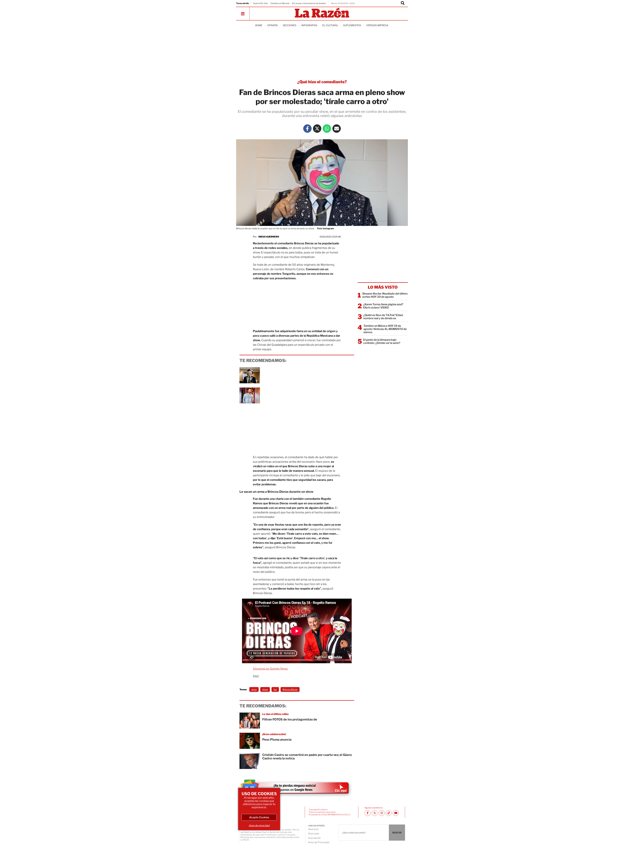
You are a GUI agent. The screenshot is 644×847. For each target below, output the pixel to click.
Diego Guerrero (268, 236)
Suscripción (314, 837)
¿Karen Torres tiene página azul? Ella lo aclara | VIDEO (383, 306)
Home (258, 25)
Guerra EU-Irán (260, 3)
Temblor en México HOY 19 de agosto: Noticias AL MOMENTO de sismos (385, 329)
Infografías (309, 25)
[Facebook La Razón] (307, 128)
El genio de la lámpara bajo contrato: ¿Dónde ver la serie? (381, 341)
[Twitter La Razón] (317, 128)
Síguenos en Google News (270, 668)
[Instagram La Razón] (382, 813)
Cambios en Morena (280, 3)
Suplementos (352, 25)
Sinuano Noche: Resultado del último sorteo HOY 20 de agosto (385, 295)
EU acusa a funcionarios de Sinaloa (309, 3)
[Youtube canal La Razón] (396, 813)
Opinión (272, 25)
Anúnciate (313, 833)
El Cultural (330, 25)
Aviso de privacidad (259, 825)
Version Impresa (377, 25)
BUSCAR (396, 832)
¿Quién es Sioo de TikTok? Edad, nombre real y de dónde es (383, 316)
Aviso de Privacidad (318, 842)
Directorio (313, 829)
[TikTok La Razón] (389, 813)
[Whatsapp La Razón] (327, 128)
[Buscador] (403, 3)
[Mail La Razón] (336, 128)
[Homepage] (322, 13)
